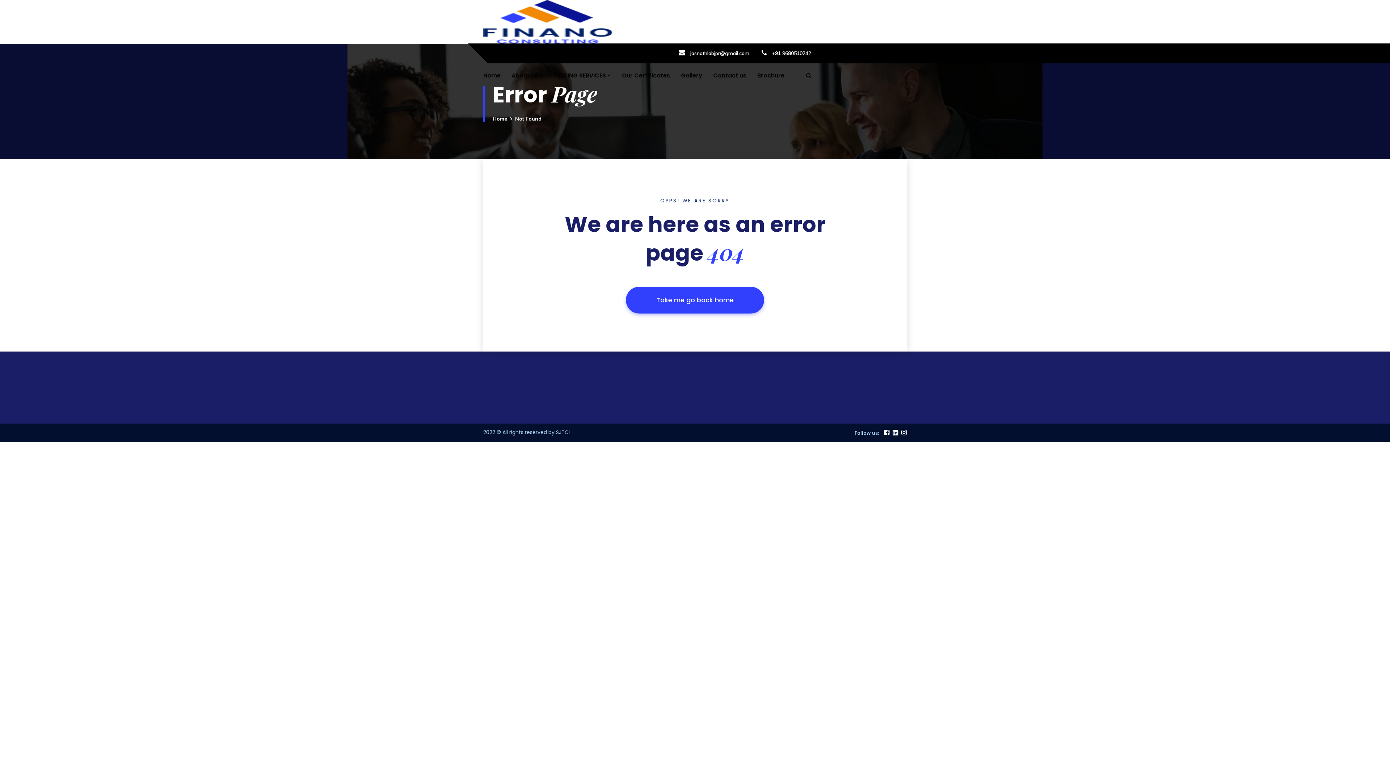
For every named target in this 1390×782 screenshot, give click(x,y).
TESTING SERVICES (580, 75)
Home (492, 75)
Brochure (770, 75)
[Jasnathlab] (547, 21)
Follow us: (867, 432)
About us (524, 75)
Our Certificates (646, 75)
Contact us (729, 75)
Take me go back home (695, 299)
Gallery (691, 75)
